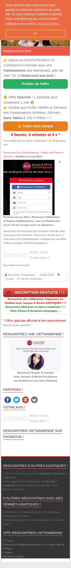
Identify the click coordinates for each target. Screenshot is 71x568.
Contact (7, 552)
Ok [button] (35, 33)
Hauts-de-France (52, 152)
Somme (7, 156)
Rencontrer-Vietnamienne (21, 274)
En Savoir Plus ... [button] (50, 23)
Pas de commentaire (31, 278)
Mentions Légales (13, 556)
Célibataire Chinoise (51, 473)
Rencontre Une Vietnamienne (21, 152)
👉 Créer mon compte (35, 126)
